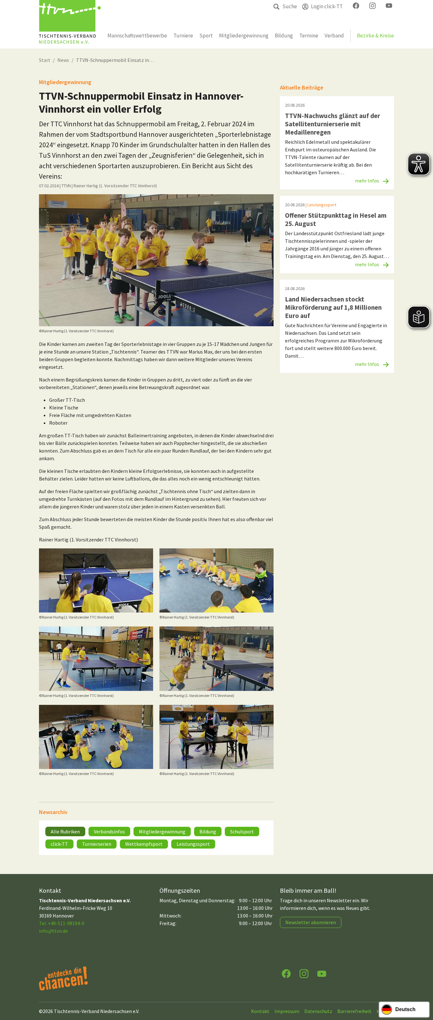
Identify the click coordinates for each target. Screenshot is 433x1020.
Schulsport (242, 831)
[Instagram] (304, 973)
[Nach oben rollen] (422, 990)
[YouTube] (322, 973)
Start (44, 60)
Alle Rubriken (65, 831)
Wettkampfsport (144, 844)
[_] (156, 260)
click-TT (59, 844)
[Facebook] (286, 973)
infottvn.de (53, 931)
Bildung (207, 831)
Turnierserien (96, 844)
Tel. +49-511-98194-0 (61, 923)
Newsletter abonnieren (310, 922)
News (63, 60)
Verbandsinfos (109, 831)
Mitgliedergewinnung (162, 831)
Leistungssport (193, 844)
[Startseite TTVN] (70, 24)
